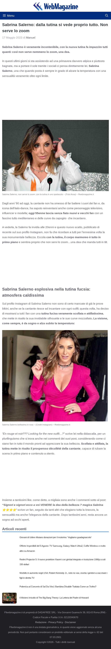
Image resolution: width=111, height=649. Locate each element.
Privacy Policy (55, 622)
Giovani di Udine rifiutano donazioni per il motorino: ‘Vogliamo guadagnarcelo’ (55, 537)
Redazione (41, 622)
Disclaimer (70, 622)
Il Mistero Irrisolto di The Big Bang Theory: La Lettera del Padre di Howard (54, 597)
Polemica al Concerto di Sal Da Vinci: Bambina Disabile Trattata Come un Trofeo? (58, 586)
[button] (106, 16)
